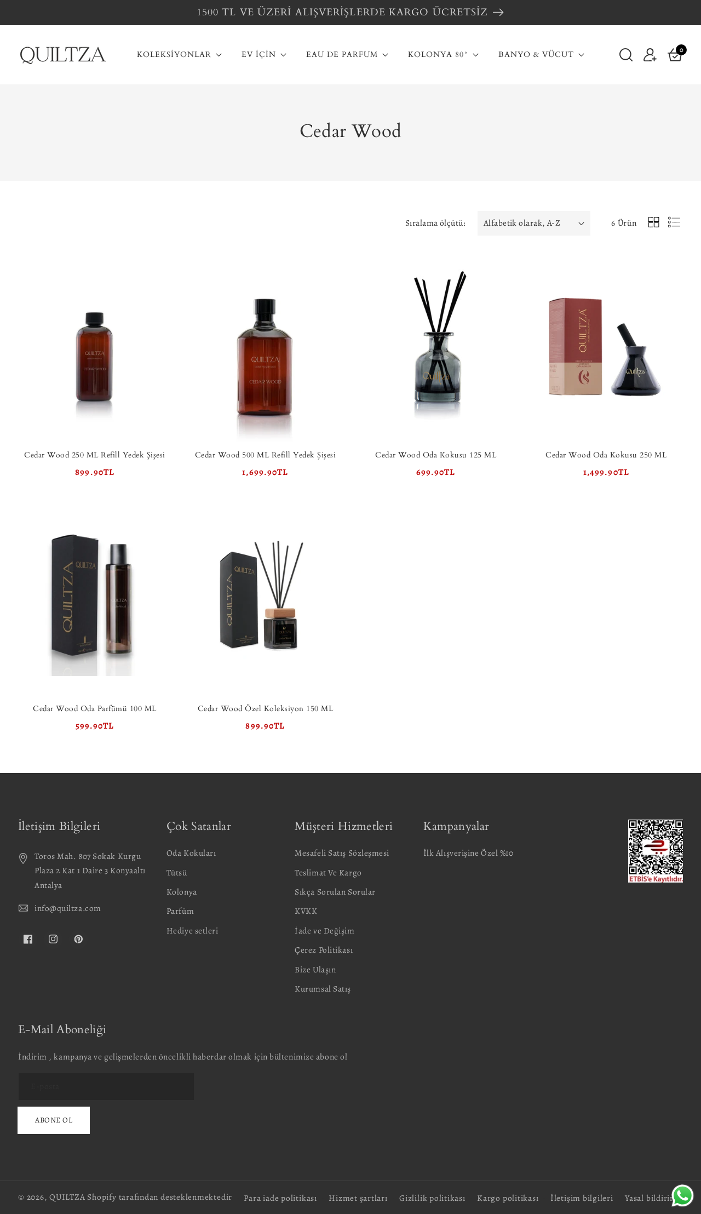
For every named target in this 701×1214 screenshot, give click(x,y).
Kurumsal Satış (323, 988)
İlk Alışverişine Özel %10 (468, 852)
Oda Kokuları (191, 852)
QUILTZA (67, 1196)
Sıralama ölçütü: (435, 222)
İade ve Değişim (324, 930)
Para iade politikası (280, 1198)
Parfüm (180, 911)
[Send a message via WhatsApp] (683, 1196)
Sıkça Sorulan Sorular (335, 891)
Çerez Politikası (324, 949)
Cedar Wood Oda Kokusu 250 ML (605, 455)
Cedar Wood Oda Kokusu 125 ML (435, 455)
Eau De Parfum (342, 55)
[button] (626, 54)
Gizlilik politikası (432, 1198)
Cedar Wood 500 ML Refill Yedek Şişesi (265, 455)
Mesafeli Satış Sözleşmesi (342, 852)
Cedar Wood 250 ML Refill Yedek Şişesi (94, 455)
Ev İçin (259, 55)
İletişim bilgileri (581, 1198)
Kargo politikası (507, 1198)
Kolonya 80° (438, 55)
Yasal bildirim (651, 1198)
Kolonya (181, 891)
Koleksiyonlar (174, 55)
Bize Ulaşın (315, 969)
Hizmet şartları (358, 1198)
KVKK (306, 911)
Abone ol (53, 1120)
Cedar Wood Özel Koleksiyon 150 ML (266, 708)
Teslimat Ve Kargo (328, 872)
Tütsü (176, 872)
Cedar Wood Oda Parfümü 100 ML (95, 708)
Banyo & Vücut (536, 55)
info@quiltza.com (68, 908)
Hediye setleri (192, 930)
